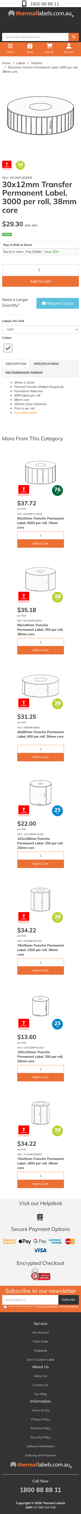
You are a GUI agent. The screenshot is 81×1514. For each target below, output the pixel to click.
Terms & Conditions (46, 1306)
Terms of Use (40, 1410)
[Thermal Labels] (40, 13)
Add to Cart (40, 281)
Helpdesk (40, 1350)
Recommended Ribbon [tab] (24, 373)
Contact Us (40, 1385)
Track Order (40, 1341)
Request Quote (59, 303)
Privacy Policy (70, 1306)
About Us (40, 1376)
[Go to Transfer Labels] (6, 165)
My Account (40, 1332)
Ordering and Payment (40, 1455)
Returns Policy (41, 1428)
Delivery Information (40, 1446)
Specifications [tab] (46, 364)
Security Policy (40, 1437)
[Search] (73, 37)
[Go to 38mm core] (20, 165)
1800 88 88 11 (44, 3)
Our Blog (40, 1394)
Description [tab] (16, 364)
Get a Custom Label (40, 1359)
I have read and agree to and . (43, 1306)
